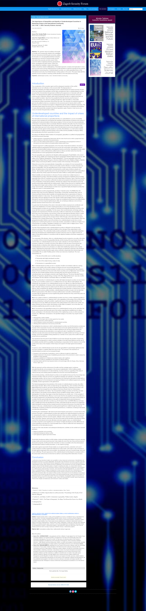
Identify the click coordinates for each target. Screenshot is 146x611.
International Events (66, 9)
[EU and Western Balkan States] (102, 50)
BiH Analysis (111, 9)
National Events (77, 9)
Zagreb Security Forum (53, 9)
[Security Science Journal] (102, 67)
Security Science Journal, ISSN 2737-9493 (58, 585)
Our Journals (102, 9)
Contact (119, 9)
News (85, 9)
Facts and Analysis (92, 9)
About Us (125, 9)
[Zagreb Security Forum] (72, 3)
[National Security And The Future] (102, 33)
